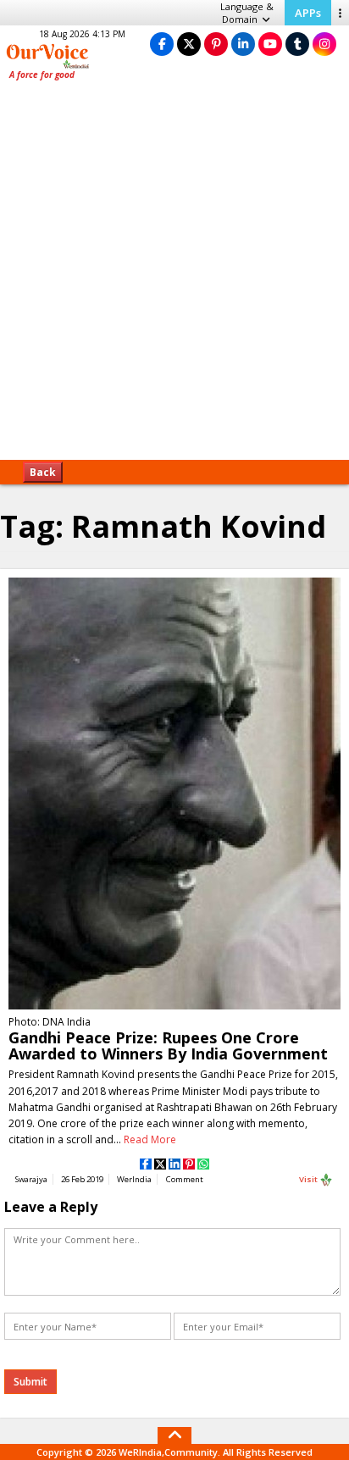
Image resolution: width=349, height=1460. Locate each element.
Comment (184, 1179)
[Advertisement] (174, 276)
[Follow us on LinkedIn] (243, 44)
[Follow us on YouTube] (270, 44)
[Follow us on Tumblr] (297, 44)
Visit (309, 1179)
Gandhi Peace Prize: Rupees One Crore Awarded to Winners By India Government (168, 1045)
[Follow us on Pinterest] (216, 44)
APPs (308, 12)
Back (43, 472)
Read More (150, 1139)
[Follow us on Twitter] (189, 44)
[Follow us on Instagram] (324, 44)
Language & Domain (247, 12)
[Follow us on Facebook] (162, 44)
